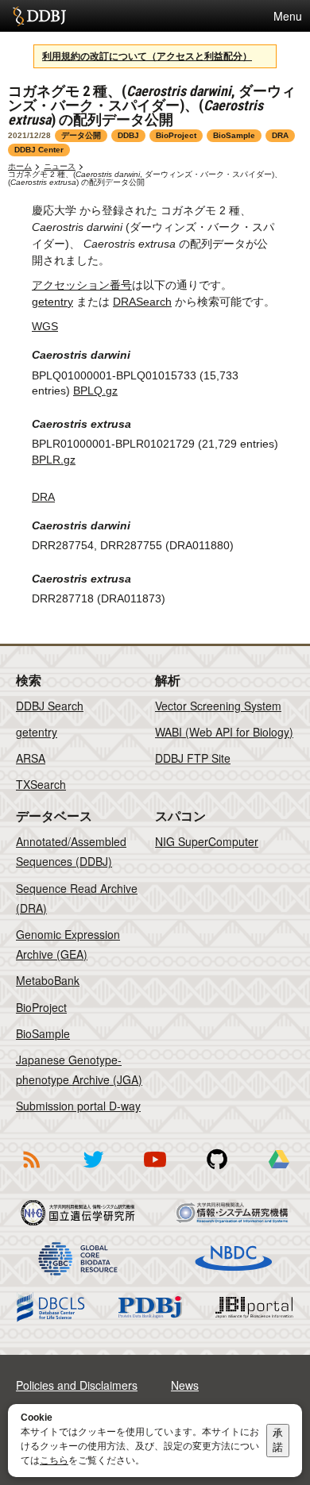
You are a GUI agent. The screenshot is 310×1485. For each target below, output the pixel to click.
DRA (43, 497)
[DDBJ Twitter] (93, 1171)
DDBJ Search (49, 706)
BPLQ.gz (95, 390)
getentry (52, 301)
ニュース (60, 166)
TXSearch (41, 784)
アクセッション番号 (82, 285)
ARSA (30, 758)
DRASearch (142, 301)
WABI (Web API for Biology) (224, 732)
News (185, 1385)
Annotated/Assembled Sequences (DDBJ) (71, 851)
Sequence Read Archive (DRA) (77, 898)
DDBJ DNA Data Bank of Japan (39, 16)
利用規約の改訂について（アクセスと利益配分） (147, 56)
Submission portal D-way (78, 1106)
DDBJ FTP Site (193, 758)
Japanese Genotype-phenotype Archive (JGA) (79, 1069)
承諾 (278, 1440)
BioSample (43, 1033)
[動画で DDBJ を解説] (155, 1171)
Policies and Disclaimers (77, 1385)
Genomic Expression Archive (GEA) (68, 944)
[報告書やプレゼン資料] (279, 1171)
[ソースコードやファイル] (217, 1171)
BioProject (41, 1007)
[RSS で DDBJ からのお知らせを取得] (31, 1171)
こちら (54, 1460)
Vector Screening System (218, 706)
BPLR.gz (54, 459)
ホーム (20, 166)
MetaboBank (47, 980)
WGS (45, 326)
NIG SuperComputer (206, 841)
